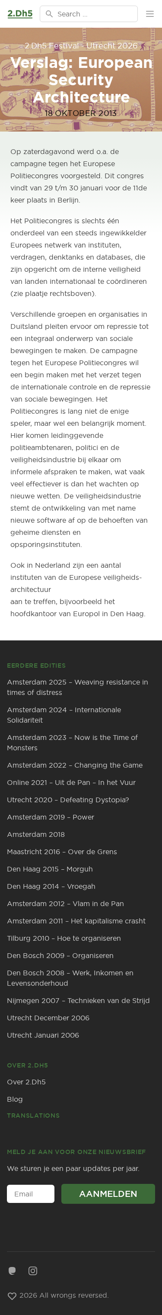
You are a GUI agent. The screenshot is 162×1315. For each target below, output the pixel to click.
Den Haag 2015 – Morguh (50, 869)
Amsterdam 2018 (36, 834)
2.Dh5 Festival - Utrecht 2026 (81, 46)
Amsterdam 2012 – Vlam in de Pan (65, 903)
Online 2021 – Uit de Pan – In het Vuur (71, 782)
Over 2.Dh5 (26, 1081)
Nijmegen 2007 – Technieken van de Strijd (78, 1000)
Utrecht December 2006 (48, 1017)
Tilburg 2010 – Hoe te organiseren (64, 938)
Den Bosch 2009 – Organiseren (60, 955)
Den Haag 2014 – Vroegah (51, 886)
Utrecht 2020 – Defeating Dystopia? (68, 799)
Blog (15, 1099)
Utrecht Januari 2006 (43, 1035)
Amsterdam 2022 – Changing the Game (75, 765)
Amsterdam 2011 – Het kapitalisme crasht (76, 920)
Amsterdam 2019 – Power (50, 817)
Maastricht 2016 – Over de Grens (62, 851)
